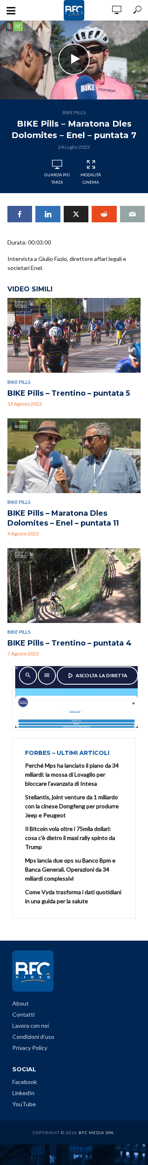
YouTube (24, 1103)
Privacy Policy (29, 1047)
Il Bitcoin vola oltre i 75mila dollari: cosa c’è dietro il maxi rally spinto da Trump (70, 837)
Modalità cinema (91, 178)
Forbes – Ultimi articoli (67, 753)
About (20, 1003)
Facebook (24, 1081)
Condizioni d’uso (33, 1036)
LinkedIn (23, 1092)
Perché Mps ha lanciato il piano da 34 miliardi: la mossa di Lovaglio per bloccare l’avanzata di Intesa (72, 774)
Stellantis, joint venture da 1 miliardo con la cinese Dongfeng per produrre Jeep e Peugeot (72, 806)
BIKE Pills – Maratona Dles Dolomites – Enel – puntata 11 (63, 518)
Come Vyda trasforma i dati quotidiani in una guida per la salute (73, 896)
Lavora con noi (30, 1025)
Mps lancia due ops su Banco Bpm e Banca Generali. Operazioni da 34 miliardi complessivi (70, 869)
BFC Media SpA (96, 1132)
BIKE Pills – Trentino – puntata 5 (68, 393)
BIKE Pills (74, 112)
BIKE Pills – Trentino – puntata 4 (69, 643)
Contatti (23, 1014)
